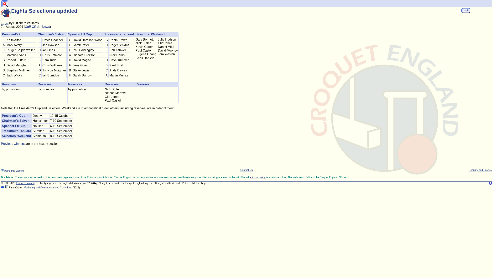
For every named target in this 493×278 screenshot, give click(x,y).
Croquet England (25, 183)
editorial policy (258, 177)
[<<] (2, 23)
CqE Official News (37, 26)
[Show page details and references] (2, 187)
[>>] (6, 23)
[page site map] (6, 187)
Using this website (14, 170)
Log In (465, 10)
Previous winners (13, 143)
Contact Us (246, 170)
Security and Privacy (480, 170)
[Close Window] (4, 3)
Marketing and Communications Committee (48, 187)
